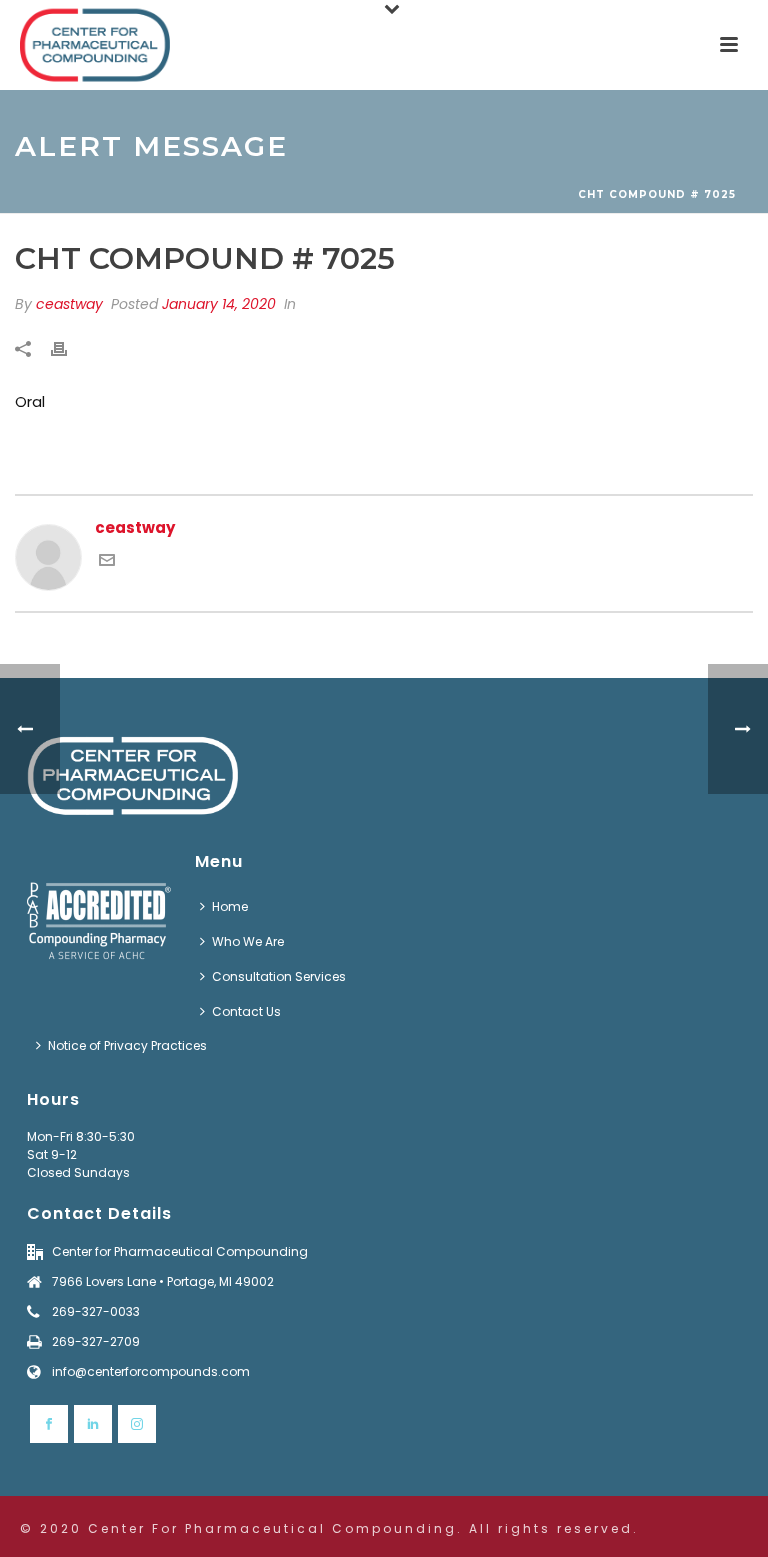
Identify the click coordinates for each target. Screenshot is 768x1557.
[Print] (69, 349)
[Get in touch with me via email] (107, 562)
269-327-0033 (96, 1311)
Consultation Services (279, 976)
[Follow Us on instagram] (137, 1424)
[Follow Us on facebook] (49, 1424)
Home (230, 906)
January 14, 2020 (219, 304)
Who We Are (248, 941)
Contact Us (246, 1011)
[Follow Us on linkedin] (93, 1424)
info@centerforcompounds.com (151, 1371)
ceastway (69, 304)
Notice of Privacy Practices (127, 1045)
